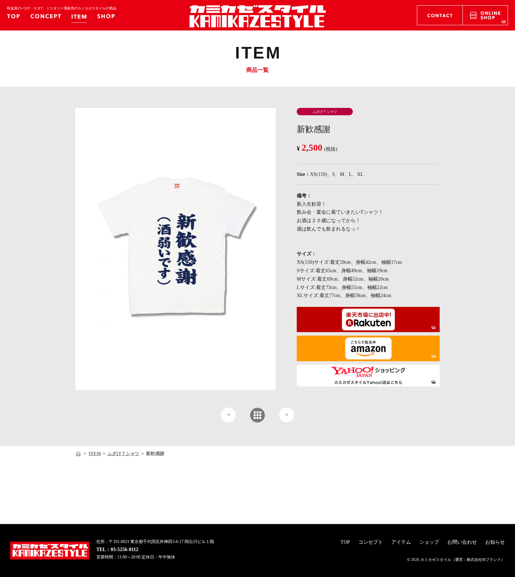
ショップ (429, 542)
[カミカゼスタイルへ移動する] (79, 454)
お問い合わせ (462, 542)
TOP (345, 542)
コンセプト (370, 542)
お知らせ (495, 542)
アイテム (401, 542)
